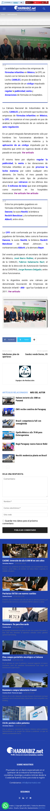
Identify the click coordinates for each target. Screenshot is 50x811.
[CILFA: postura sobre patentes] (25, 713)
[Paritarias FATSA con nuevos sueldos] (25, 584)
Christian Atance (7, 563)
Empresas (6, 557)
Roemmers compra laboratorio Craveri (19, 690)
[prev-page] (3, 467)
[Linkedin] (23, 798)
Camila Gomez (7, 596)
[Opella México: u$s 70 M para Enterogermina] (8, 435)
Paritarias (6, 590)
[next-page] (7, 467)
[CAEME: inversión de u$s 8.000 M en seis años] (25, 551)
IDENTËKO (41, 808)
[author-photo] (25, 377)
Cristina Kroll (6, 627)
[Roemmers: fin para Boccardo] (25, 615)
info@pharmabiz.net (31, 782)
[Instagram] (20, 798)
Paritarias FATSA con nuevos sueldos (19, 593)
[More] (34, 339)
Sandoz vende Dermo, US (36, 354)
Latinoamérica (12, 14)
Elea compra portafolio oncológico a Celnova (22, 657)
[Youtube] (30, 798)
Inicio (3, 14)
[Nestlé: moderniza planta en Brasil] (8, 458)
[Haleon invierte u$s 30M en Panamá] (8, 400)
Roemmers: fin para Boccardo (15, 624)
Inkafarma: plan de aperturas (10, 355)
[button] (4, 9)
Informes (6, 686)
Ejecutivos (6, 620)
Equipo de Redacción (25, 380)
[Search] (44, 9)
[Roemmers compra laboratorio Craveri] (25, 680)
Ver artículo (28, 152)
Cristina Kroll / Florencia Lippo (12, 693)
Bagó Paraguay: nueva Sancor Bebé (31, 444)
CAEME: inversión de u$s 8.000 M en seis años (23, 560)
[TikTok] (27, 798)
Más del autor (37, 392)
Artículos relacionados (15, 392)
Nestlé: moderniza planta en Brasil (31, 455)
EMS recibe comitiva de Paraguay (31, 409)
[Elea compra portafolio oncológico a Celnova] (25, 647)
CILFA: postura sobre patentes (16, 723)
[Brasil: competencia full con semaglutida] (8, 424)
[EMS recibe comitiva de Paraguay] (8, 412)
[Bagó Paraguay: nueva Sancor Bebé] (8, 447)
